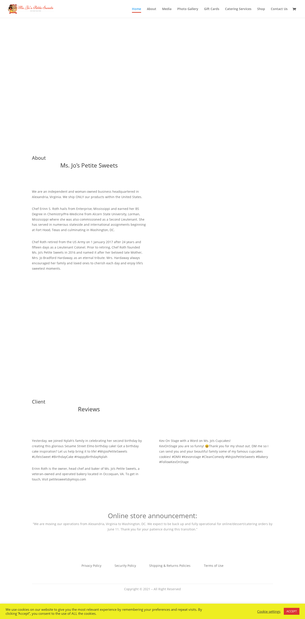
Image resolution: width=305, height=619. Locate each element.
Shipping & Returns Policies (169, 566)
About (151, 9)
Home (136, 9)
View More (152, 88)
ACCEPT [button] (291, 611)
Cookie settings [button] (268, 611)
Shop (261, 9)
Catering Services (238, 9)
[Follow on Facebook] (143, 595)
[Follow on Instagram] (161, 595)
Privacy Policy (91, 566)
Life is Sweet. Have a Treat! (152, 66)
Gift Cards (211, 9)
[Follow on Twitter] (152, 595)
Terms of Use (214, 566)
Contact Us (279, 9)
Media (166, 9)
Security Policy (125, 566)
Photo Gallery (187, 9)
